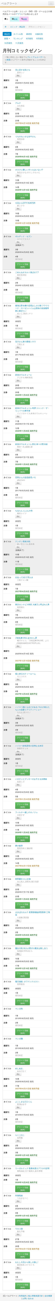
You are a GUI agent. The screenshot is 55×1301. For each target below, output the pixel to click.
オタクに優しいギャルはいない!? (29, 169)
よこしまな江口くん (23, 1101)
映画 (15, 19)
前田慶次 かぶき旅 (23, 878)
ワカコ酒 (19, 1228)
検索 (25, 19)
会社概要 (48, 1295)
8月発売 (29, 38)
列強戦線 (19, 1195)
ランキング (18, 38)
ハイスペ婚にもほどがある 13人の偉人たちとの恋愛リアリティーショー (32, 708)
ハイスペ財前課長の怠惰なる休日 (29, 745)
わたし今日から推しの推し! (26, 1262)
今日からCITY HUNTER (25, 203)
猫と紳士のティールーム (25, 673)
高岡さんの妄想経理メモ (25, 477)
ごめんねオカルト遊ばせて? (27, 272)
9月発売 (39, 38)
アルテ (18, 103)
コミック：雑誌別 (17, 26)
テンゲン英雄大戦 (22, 541)
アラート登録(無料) (22, 96)
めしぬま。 (20, 1068)
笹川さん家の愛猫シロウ (25, 341)
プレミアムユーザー (35, 57)
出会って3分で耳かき (24, 577)
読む (18, 75)
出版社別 (39, 34)
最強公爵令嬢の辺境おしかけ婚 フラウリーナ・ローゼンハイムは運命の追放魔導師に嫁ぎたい (32, 308)
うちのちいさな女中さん (25, 136)
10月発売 (8, 43)
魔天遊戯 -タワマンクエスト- (27, 981)
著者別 (29, 34)
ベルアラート (9, 3)
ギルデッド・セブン (23, 236)
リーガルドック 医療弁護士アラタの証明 (32, 1168)
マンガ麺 (19, 1038)
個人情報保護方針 (35, 1295)
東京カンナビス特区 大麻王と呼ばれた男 (32, 604)
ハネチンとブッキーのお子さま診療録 (31, 779)
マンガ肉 (19, 1008)
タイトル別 (18, 34)
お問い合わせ (28, 1298)
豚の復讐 (19, 845)
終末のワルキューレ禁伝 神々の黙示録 (31, 444)
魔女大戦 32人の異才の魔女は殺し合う (31, 948)
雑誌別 (7, 34)
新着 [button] (6, 38)
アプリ (18, 14)
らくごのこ (20, 1135)
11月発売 (19, 43)
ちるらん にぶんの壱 (24, 510)
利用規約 (22, 1295)
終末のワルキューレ (23, 374)
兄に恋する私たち (22, 69)
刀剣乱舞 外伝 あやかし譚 (26, 637)
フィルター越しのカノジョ (26, 812)
